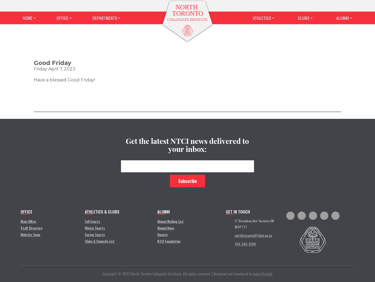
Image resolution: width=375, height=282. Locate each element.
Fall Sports (92, 221)
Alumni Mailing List (170, 221)
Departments (105, 18)
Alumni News (165, 228)
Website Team (30, 234)
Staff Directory (31, 228)
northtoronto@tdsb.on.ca (253, 235)
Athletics (262, 18)
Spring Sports (95, 234)
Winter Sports (95, 228)
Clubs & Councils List (99, 241)
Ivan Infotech (263, 273)
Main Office (28, 221)
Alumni (342, 18)
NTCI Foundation (168, 241)
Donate (162, 234)
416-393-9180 (245, 244)
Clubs (303, 18)
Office (62, 18)
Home (27, 18)
